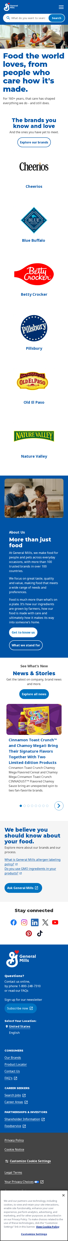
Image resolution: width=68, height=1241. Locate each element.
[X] (45, 922)
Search (56, 18)
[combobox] (29, 18)
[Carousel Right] (58, 805)
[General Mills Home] (11, 7)
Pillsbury (34, 348)
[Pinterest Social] (29, 933)
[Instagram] (24, 922)
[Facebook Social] (13, 922)
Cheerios (34, 186)
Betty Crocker (34, 294)
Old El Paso (34, 402)
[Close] (63, 1195)
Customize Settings (34, 1234)
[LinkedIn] (34, 922)
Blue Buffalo (34, 240)
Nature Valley (34, 456)
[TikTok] (39, 933)
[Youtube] (55, 922)
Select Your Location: (20, 1021)
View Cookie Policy (47, 1226)
